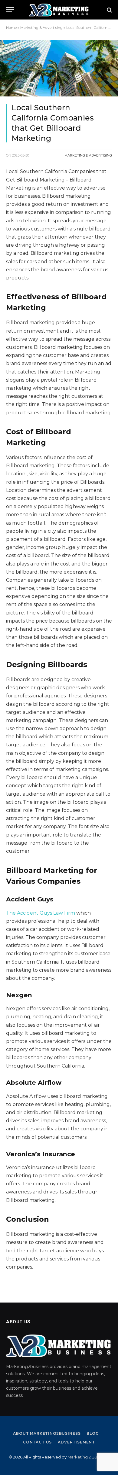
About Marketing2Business (46, 1433)
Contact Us (37, 1442)
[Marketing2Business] (59, 10)
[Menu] (10, 10)
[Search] (109, 10)
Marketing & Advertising (41, 27)
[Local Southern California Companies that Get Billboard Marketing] (59, 68)
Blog (93, 1433)
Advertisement (76, 1442)
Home (11, 27)
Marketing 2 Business (88, 1457)
